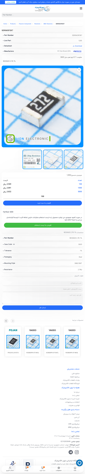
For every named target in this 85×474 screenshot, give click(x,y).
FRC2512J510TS (13, 353)
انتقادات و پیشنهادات (72, 402)
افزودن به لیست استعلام (43, 225)
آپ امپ (76, 417)
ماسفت (76, 421)
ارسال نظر (42, 308)
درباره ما (76, 392)
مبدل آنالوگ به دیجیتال (71, 414)
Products (13, 24)
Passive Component (25, 24)
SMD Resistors (48, 24)
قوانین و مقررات (74, 405)
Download (78, 46)
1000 (80, 188)
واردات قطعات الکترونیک (71, 380)
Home (5, 24)
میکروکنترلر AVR (73, 424)
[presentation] (13, 321)
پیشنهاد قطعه (74, 377)
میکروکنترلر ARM (73, 427)
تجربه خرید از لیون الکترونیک (69, 399)
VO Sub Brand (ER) (64, 51)
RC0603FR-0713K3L (32, 353)
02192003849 (65, 442)
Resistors (37, 24)
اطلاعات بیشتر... (10, 2)
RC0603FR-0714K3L (72, 353)
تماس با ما (75, 395)
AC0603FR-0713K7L (52, 353)
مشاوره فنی (75, 374)
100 (80, 184)
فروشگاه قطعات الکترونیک (70, 384)
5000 (80, 192)
